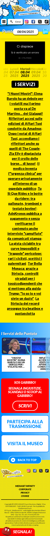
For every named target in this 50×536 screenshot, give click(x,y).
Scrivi (25, 405)
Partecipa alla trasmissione (25, 424)
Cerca (18, 21)
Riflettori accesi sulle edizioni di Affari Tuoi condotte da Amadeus (24, 123)
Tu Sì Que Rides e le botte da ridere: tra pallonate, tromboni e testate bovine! (25, 198)
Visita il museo (25, 443)
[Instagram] (26, 21)
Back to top (27, 460)
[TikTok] (46, 21)
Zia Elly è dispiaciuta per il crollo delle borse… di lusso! (25, 158)
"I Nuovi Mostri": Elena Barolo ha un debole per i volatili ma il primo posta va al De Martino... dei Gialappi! (25, 103)
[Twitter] (40, 21)
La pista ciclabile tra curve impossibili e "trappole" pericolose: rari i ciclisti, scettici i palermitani (25, 253)
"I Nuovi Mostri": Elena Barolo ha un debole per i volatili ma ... (16, 362)
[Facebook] (33, 21)
